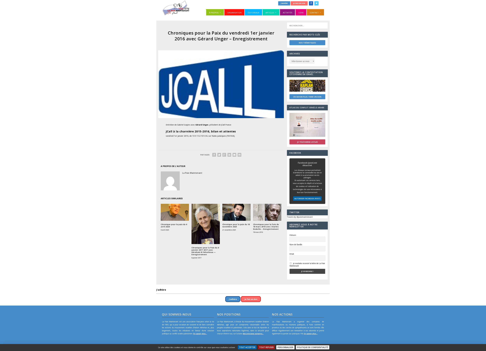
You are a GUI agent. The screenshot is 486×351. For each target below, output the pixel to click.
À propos (214, 12)
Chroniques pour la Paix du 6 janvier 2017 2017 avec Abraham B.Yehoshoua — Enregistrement (205, 251)
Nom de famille (295, 244)
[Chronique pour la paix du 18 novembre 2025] (236, 212)
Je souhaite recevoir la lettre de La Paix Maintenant (307, 264)
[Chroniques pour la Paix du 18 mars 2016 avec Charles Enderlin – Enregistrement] (267, 212)
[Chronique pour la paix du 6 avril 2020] (175, 212)
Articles (270, 12)
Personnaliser (285, 347)
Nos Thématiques (307, 43)
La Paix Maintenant (192, 173)
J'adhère (284, 3)
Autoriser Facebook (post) (307, 198)
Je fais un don (299, 3)
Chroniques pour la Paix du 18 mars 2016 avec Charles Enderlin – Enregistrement (266, 226)
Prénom (292, 235)
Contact (314, 12)
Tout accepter (247, 347)
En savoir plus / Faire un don (307, 97)
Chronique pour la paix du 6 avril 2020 (174, 225)
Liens (301, 12)
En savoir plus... (200, 333)
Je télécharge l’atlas (307, 142)
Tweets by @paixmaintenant (300, 217)
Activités (287, 12)
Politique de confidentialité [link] (312, 347)
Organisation (234, 12)
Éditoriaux (253, 12)
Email (291, 254)
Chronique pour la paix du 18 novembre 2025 (236, 225)
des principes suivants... (253, 333)
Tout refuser (266, 347)
